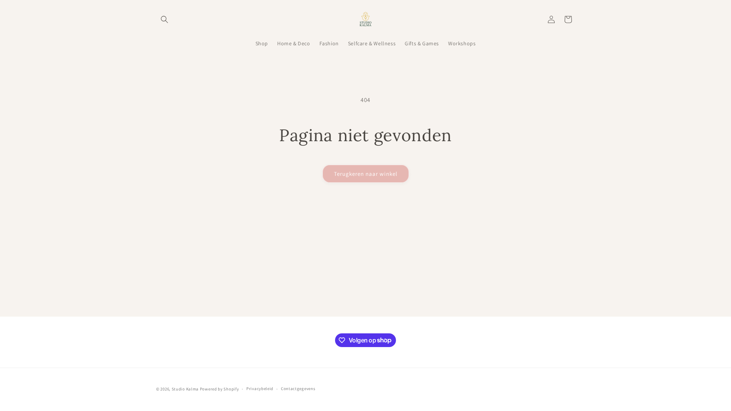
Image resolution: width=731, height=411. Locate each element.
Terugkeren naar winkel (365, 173)
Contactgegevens (298, 388)
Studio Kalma (185, 389)
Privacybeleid (259, 388)
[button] (164, 19)
